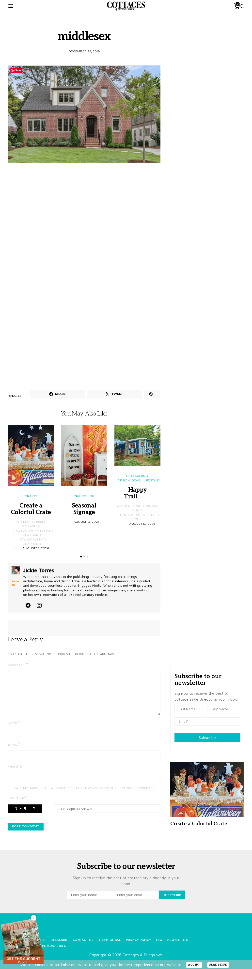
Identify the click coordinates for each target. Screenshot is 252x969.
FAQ (159, 940)
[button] (81, 556)
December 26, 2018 (84, 51)
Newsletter (177, 940)
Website (15, 766)
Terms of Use (109, 940)
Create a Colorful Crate (31, 509)
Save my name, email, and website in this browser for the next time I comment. (84, 788)
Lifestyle (151, 480)
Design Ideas (129, 480)
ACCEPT (194, 964)
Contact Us (83, 940)
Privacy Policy (138, 940)
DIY (92, 496)
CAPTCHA (18, 797)
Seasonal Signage (84, 509)
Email (14, 744)
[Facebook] (28, 604)
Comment (16, 664)
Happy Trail (137, 493)
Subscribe (207, 737)
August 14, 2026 (35, 548)
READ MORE (218, 964)
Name (14, 722)
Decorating (137, 476)
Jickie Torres (38, 570)
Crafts (31, 496)
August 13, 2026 (87, 521)
